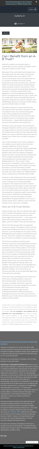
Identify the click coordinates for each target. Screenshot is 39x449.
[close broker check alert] (36, 1)
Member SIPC (15, 412)
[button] (32, 9)
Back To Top (31, 442)
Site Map (4, 436)
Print (6, 33)
